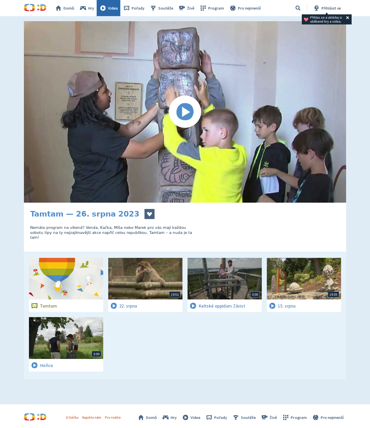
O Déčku (72, 417)
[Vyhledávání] (298, 8)
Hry (91, 8)
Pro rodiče (113, 417)
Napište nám (91, 417)
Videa (113, 8)
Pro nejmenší (249, 8)
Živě (190, 8)
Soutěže (165, 8)
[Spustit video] (185, 112)
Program (216, 8)
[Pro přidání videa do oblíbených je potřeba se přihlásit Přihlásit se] (149, 214)
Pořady (138, 8)
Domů (68, 8)
